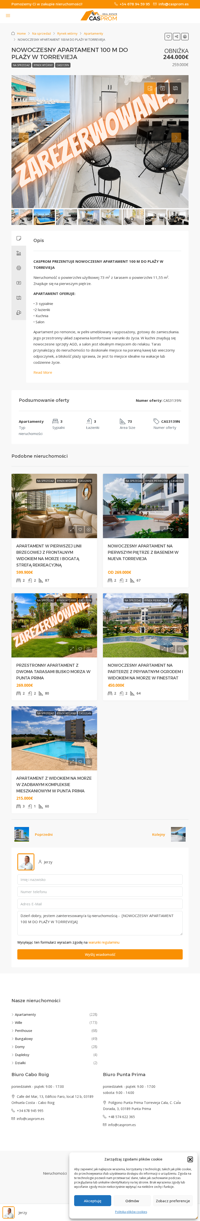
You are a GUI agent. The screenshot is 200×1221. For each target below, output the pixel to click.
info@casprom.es (30, 1118)
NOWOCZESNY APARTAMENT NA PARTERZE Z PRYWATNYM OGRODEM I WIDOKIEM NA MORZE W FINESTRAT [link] (145, 671)
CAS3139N (63, 65)
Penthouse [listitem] (23, 1030)
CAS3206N (85, 481)
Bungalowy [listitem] (24, 1038)
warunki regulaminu (104, 942)
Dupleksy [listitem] (22, 1054)
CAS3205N (85, 600)
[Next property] (178, 834)
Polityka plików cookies (131, 1212)
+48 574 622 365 (121, 1116)
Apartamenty (93, 33)
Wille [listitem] (18, 1022)
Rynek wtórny (67, 33)
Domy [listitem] (20, 1046)
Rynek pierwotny (156, 481)
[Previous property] (21, 834)
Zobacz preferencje (173, 1200)
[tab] (150, 88)
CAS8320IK (176, 600)
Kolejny (158, 834)
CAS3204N (85, 713)
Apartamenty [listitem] (25, 1014)
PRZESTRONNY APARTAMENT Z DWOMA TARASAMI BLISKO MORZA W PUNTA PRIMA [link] (53, 671)
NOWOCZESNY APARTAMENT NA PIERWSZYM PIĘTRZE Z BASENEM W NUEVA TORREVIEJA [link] (143, 552)
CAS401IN (177, 481)
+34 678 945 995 (30, 1110)
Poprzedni (44, 834)
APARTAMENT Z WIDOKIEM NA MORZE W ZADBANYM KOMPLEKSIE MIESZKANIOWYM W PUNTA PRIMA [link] (54, 784)
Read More (42, 372)
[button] (190, 1159)
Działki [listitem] (20, 1062)
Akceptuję (92, 1200)
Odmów (132, 1200)
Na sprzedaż (41, 33)
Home (21, 33)
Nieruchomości (55, 1173)
